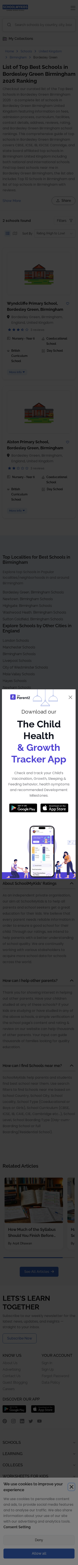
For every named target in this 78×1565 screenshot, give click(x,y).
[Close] (70, 697)
